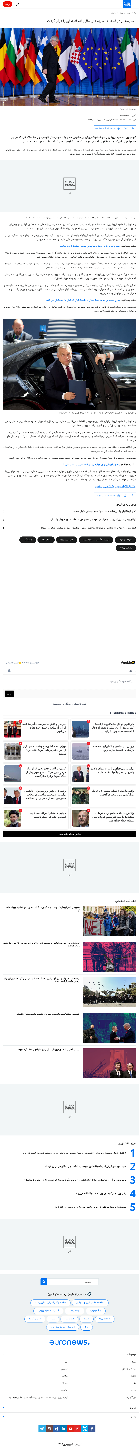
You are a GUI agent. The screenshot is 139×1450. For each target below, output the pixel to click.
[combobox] (70, 1281)
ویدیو (133, 1390)
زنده (7, 4)
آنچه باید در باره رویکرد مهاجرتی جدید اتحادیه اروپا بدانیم (90, 246)
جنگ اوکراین (95, 1311)
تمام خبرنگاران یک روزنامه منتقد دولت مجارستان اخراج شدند (104, 511)
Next (133, 1376)
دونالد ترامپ (74, 1311)
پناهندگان (28, 540)
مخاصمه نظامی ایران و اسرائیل (90, 1303)
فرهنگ (64, 1383)
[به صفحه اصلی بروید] (127, 4)
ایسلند (86, 1319)
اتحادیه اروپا (105, 1319)
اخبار (129, 13)
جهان (121, 13)
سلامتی (64, 1376)
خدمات (133, 1408)
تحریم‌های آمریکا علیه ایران (63, 1327)
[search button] (44, 1281)
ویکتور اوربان (126, 548)
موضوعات (131, 1355)
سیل (53, 1319)
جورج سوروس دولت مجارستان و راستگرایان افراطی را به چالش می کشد (83, 300)
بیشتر (133, 1417)
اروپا (134, 1362)
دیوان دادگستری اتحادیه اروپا (96, 540)
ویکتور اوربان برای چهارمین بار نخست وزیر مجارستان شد (90, 464)
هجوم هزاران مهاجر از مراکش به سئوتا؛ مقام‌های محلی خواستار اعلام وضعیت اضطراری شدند (88, 528)
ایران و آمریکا (35, 1319)
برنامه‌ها (64, 1390)
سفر (134, 1383)
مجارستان (46, 540)
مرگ (86, 1327)
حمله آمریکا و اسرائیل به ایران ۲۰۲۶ (50, 1303)
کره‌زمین (64, 1369)
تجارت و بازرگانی (128, 1369)
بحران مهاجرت (125, 540)
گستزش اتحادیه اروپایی (48, 1311)
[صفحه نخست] (135, 13)
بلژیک (113, 13)
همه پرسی (69, 1319)
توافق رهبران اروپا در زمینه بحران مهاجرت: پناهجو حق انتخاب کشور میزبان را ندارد (93, 519)
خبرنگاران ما (131, 1397)
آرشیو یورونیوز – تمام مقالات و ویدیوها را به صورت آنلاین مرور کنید (38, 1397)
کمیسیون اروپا (66, 540)
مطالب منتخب (125, 901)
